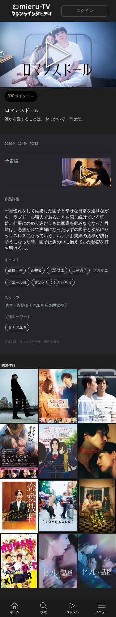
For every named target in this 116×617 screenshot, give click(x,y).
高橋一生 (15, 270)
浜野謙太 (56, 270)
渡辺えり (41, 282)
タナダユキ (17, 327)
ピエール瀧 (17, 282)
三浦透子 (79, 270)
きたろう (64, 282)
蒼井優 (36, 270)
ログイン (84, 10)
